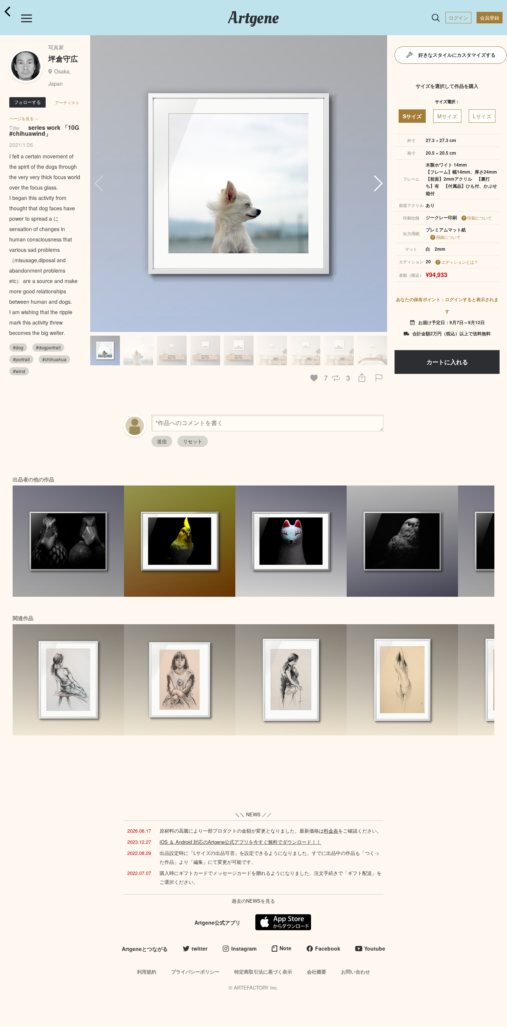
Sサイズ (412, 116)
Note (285, 948)
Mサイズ (447, 116)
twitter (199, 948)
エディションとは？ (459, 262)
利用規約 (146, 971)
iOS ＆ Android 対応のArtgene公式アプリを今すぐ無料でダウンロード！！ (240, 841)
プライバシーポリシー (195, 971)
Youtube (374, 948)
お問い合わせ (355, 971)
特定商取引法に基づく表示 (263, 971)
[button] (378, 183)
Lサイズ (482, 116)
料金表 (331, 830)
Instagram (243, 948)
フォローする (27, 102)
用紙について (448, 237)
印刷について (479, 218)
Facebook (327, 948)
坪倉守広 (63, 58)
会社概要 (316, 971)
